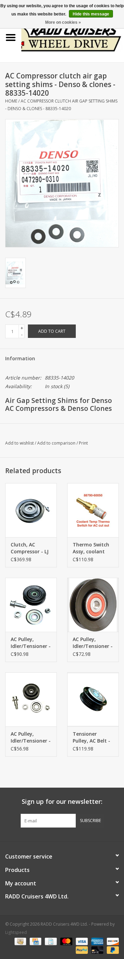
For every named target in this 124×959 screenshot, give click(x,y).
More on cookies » (63, 22)
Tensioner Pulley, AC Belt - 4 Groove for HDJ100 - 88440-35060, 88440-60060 (91, 737)
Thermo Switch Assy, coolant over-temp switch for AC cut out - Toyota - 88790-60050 (93, 548)
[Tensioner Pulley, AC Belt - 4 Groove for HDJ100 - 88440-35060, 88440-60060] (93, 699)
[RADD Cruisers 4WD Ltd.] (72, 37)
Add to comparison (56, 443)
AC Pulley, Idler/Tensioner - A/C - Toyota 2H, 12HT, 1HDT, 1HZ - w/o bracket (93, 643)
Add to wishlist (19, 443)
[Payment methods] (19, 941)
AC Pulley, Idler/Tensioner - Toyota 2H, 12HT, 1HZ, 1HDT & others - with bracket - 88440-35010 (31, 643)
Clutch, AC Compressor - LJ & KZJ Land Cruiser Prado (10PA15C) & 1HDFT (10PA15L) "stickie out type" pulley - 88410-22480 (30, 548)
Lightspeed (16, 932)
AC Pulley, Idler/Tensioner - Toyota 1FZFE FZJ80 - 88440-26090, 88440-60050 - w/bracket (31, 737)
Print (83, 443)
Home (11, 101)
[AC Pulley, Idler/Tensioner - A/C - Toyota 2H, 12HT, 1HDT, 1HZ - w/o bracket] (93, 605)
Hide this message (91, 14)
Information (20, 358)
